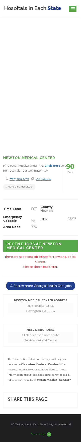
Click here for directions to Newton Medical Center (40, 337)
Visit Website (43, 179)
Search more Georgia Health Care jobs (42, 286)
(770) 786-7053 (19, 179)
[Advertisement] (40, 106)
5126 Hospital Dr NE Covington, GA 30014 (40, 308)
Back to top (38, 434)
